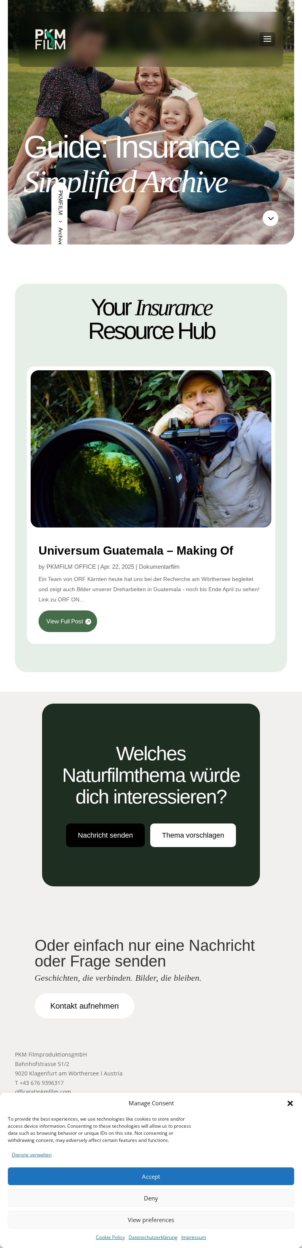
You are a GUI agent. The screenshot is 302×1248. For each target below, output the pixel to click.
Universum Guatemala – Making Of (136, 550)
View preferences (151, 1220)
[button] (290, 1103)
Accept (151, 1176)
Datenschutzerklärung (153, 1237)
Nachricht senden (105, 835)
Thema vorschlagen (193, 835)
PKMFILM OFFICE (71, 566)
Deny (151, 1198)
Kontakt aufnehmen (84, 1006)
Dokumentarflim (159, 566)
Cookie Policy (110, 1237)
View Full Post (64, 621)
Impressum (193, 1237)
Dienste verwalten (32, 1154)
